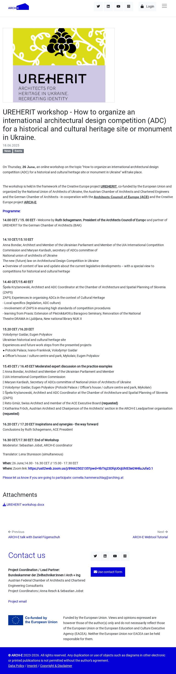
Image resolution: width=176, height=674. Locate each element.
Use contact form (109, 572)
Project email (17, 601)
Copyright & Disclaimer (56, 666)
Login (150, 6)
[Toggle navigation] (164, 6)
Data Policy (16, 666)
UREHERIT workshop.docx (25, 505)
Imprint (32, 666)
